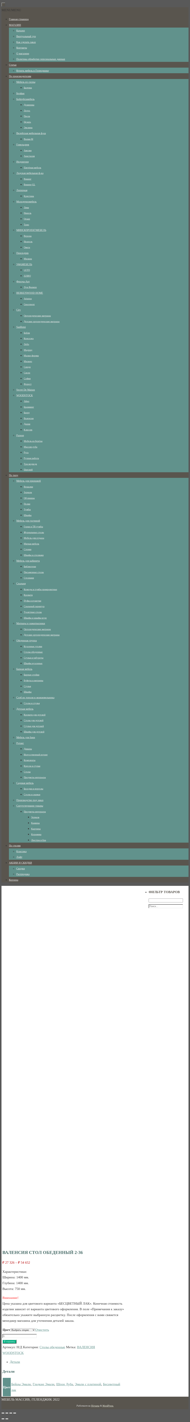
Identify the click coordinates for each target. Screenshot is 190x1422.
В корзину (9, 1341)
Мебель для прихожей (28, 481)
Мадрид (28, 350)
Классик (28, 429)
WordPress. (108, 1405)
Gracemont (29, 304)
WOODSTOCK (24, 395)
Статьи (13, 65)
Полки (27, 503)
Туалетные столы (33, 612)
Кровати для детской (34, 714)
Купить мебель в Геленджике (32, 70)
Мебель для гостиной (28, 520)
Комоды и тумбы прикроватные (40, 589)
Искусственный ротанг (36, 754)
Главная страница (19, 19)
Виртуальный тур (26, 36)
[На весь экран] (10, 1413)
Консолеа (29, 338)
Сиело (27, 372)
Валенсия (29, 418)
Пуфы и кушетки (32, 600)
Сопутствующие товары (29, 805)
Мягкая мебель (31, 543)
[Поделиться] (6, 1413)
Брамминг (29, 407)
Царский (28, 469)
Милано (28, 361)
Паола (27, 116)
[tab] (68, 1362)
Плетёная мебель (32, 167)
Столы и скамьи (32, 794)
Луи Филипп (30, 287)
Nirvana (95, 1405)
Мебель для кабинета (28, 560)
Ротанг (20, 743)
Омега (27, 247)
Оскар (27, 218)
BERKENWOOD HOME (29, 293)
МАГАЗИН (15, 25)
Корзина (13, 880)
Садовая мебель (25, 783)
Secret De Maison (25, 389)
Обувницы (29, 498)
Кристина (29, 196)
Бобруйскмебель (25, 99)
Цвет (6, 1330)
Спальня (21, 583)
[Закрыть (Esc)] (2, 1413)
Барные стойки (31, 674)
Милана (28, 258)
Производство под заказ (29, 800)
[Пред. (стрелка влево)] (2, 1418)
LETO (27, 270)
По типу (13, 475)
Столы (27, 771)
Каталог (20, 30)
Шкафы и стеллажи (34, 555)
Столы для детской (33, 720)
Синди (27, 367)
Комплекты (29, 760)
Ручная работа (31, 458)
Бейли (27, 332)
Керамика (36, 834)
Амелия (28, 150)
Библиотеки (30, 566)
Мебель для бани (25, 737)
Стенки (27, 549)
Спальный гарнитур (34, 606)
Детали (15, 1362)
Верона (28, 236)
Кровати (28, 595)
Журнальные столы (34, 532)
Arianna (28, 298)
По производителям (20, 76)
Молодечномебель (26, 201)
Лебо (26, 344)
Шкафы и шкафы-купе (35, 617)
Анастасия (29, 156)
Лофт (19, 857)
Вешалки (28, 486)
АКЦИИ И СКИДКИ (20, 862)
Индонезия (22, 161)
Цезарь (27, 122)
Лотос (27, 110)
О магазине (22, 53)
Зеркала (28, 492)
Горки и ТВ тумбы (33, 526)
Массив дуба (30, 446)
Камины (35, 823)
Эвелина (28, 127)
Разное (20, 435)
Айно (26, 401)
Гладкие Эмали (43, 1384)
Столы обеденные (33, 652)
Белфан (20, 93)
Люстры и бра (38, 840)
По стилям (15, 845)
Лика (26, 207)
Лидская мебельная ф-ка (29, 173)
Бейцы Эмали (21, 1384)
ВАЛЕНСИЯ (86, 1347)
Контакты (21, 47)
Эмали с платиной (88, 1384)
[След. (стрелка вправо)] (6, 1418)
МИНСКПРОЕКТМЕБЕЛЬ (31, 230)
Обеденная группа (26, 640)
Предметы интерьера (35, 777)
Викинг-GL (29, 184)
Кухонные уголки (33, 646)
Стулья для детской (34, 726)
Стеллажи (29, 577)
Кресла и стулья (32, 766)
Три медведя (30, 464)
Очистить (42, 1330)
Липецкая (21, 190)
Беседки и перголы (33, 788)
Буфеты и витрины (33, 680)
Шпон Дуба (64, 1384)
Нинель (27, 213)
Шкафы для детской (34, 731)
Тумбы (27, 509)
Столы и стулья (32, 703)
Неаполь (28, 241)
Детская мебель (24, 709)
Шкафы (28, 515)
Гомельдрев (22, 144)
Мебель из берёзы (33, 441)
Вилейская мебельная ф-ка (31, 133)
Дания (27, 424)
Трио (26, 224)
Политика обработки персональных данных (40, 59)
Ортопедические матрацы (37, 315)
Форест (28, 384)
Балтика (28, 87)
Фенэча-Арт (23, 281)
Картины (36, 828)
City (18, 310)
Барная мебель (24, 669)
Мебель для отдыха (34, 538)
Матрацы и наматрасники (30, 623)
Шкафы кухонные (33, 663)
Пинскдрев (22, 253)
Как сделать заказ (26, 42)
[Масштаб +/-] (14, 1413)
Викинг (27, 179)
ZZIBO (27, 275)
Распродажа (23, 874)
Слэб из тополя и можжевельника (35, 697)
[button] (11, 10)
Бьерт (27, 412)
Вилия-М (28, 139)
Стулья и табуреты (33, 657)
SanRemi (21, 327)
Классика (21, 851)
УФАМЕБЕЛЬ (24, 264)
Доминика (29, 104)
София (27, 378)
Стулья (27, 686)
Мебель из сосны (25, 82)
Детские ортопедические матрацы (42, 321)
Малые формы (31, 355)
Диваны (28, 748)
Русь (26, 452)
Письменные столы (34, 572)
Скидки (20, 868)
